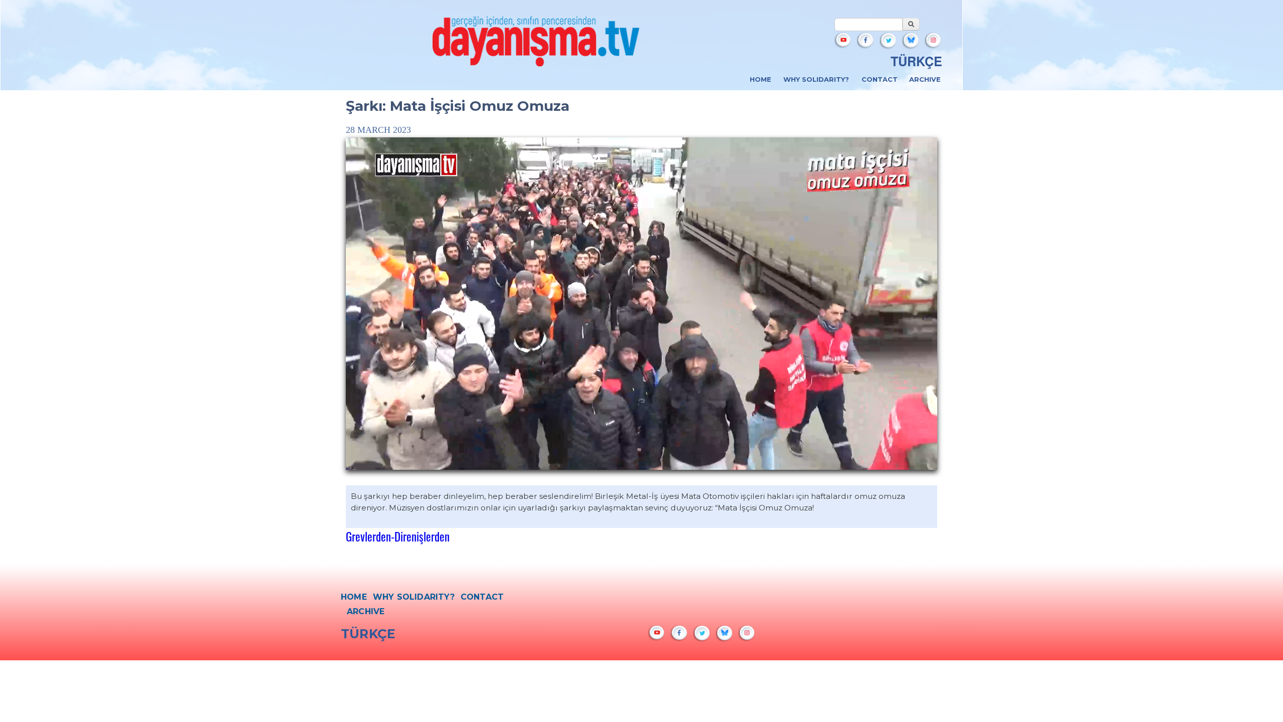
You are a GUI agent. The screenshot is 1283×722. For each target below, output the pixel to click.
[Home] (536, 44)
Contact (880, 79)
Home (760, 79)
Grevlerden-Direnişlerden (398, 536)
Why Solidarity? (816, 79)
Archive (925, 79)
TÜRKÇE (916, 61)
